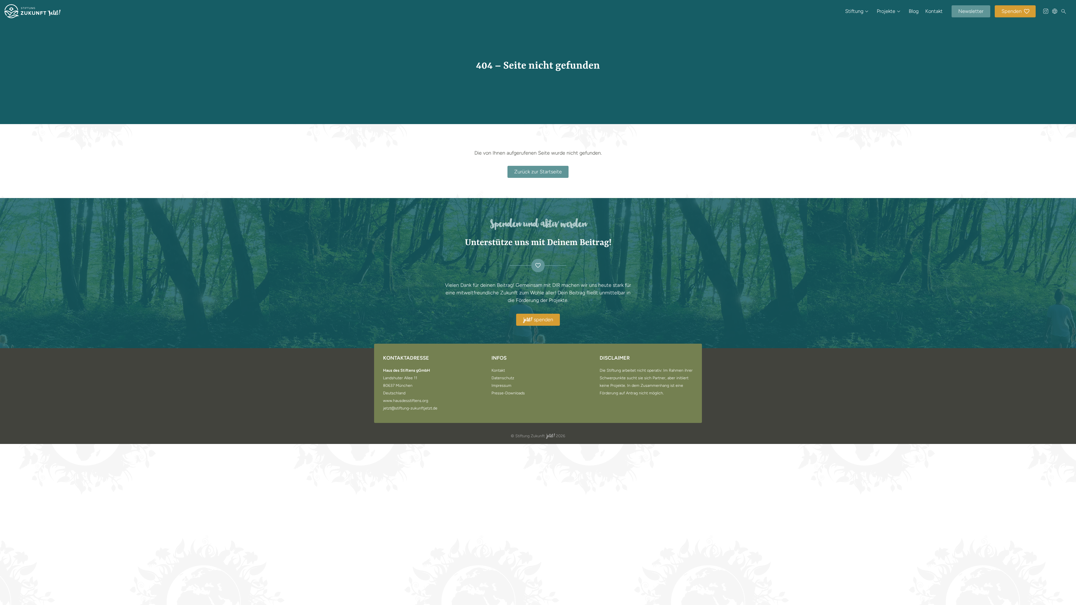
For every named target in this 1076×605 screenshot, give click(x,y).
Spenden (1011, 11)
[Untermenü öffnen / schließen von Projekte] (898, 11)
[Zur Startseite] (32, 11)
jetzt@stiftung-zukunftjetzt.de (410, 408)
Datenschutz (502, 378)
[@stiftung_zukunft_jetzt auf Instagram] (1045, 11)
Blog (914, 11)
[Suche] (1063, 11)
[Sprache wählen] (1054, 11)
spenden (538, 320)
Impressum (501, 385)
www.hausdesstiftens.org (405, 401)
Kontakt (934, 11)
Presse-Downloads (508, 393)
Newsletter (971, 11)
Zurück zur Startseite (538, 172)
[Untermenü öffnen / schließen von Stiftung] (866, 11)
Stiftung (854, 11)
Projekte (886, 11)
